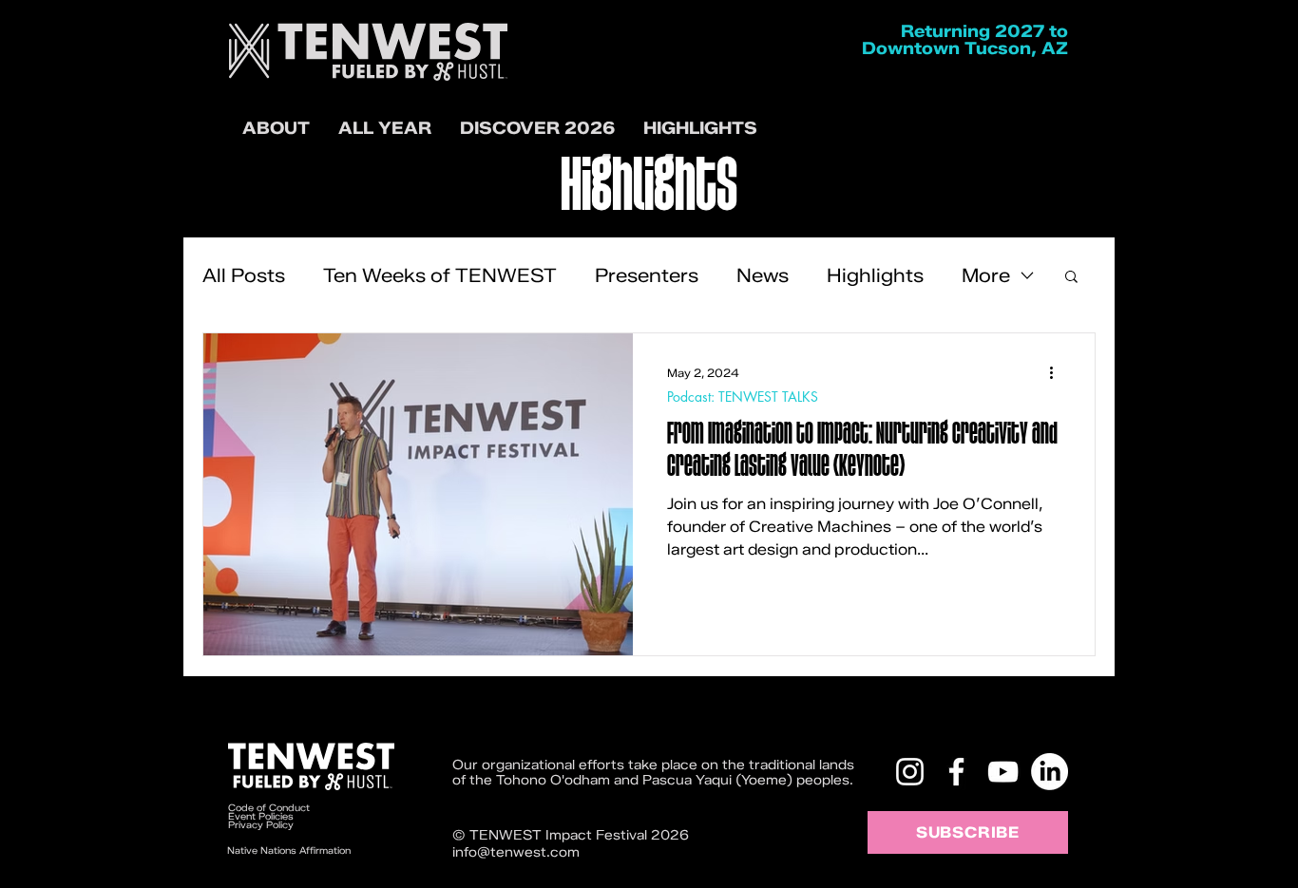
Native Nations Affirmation (289, 850)
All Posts (243, 275)
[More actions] (1057, 372)
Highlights (875, 275)
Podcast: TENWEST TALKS (742, 396)
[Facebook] (956, 771)
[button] (537, 128)
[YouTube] (1002, 771)
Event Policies (261, 816)
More (986, 275)
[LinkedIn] (1049, 771)
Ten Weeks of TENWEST (440, 275)
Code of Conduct (270, 808)
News (762, 275)
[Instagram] (909, 771)
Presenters (646, 275)
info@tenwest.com (516, 852)
